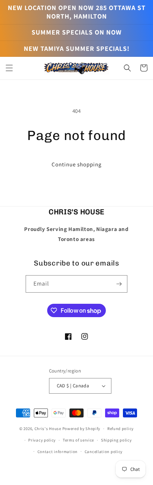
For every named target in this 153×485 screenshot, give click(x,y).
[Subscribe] (119, 284)
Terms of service (78, 440)
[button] (9, 68)
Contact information (58, 451)
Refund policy (120, 428)
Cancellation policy (104, 451)
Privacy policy (42, 440)
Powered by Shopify (81, 428)
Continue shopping (77, 164)
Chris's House (48, 428)
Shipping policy (116, 440)
